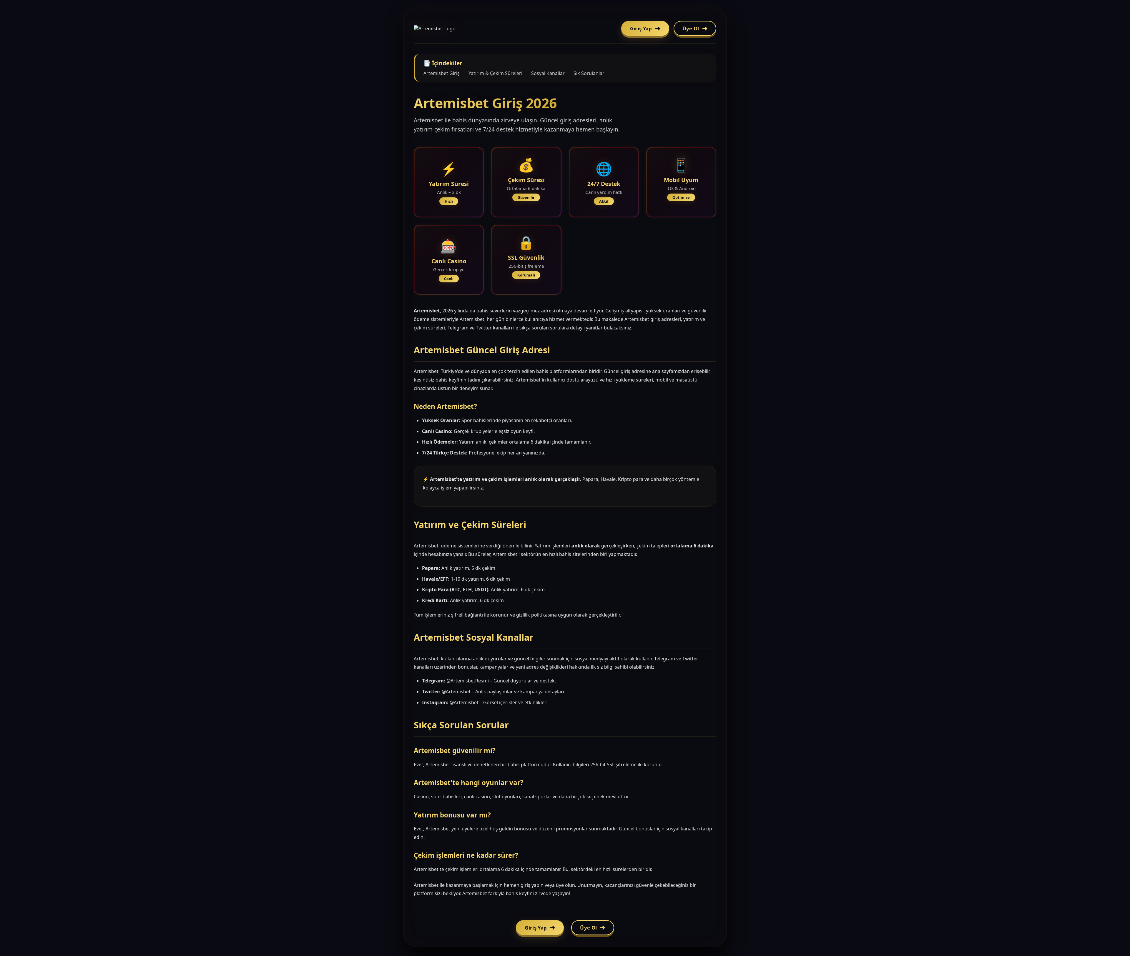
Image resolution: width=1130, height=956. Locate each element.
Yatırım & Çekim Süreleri (495, 73)
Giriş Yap (641, 28)
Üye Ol (690, 28)
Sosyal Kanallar (548, 73)
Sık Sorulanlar (589, 73)
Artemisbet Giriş (441, 73)
